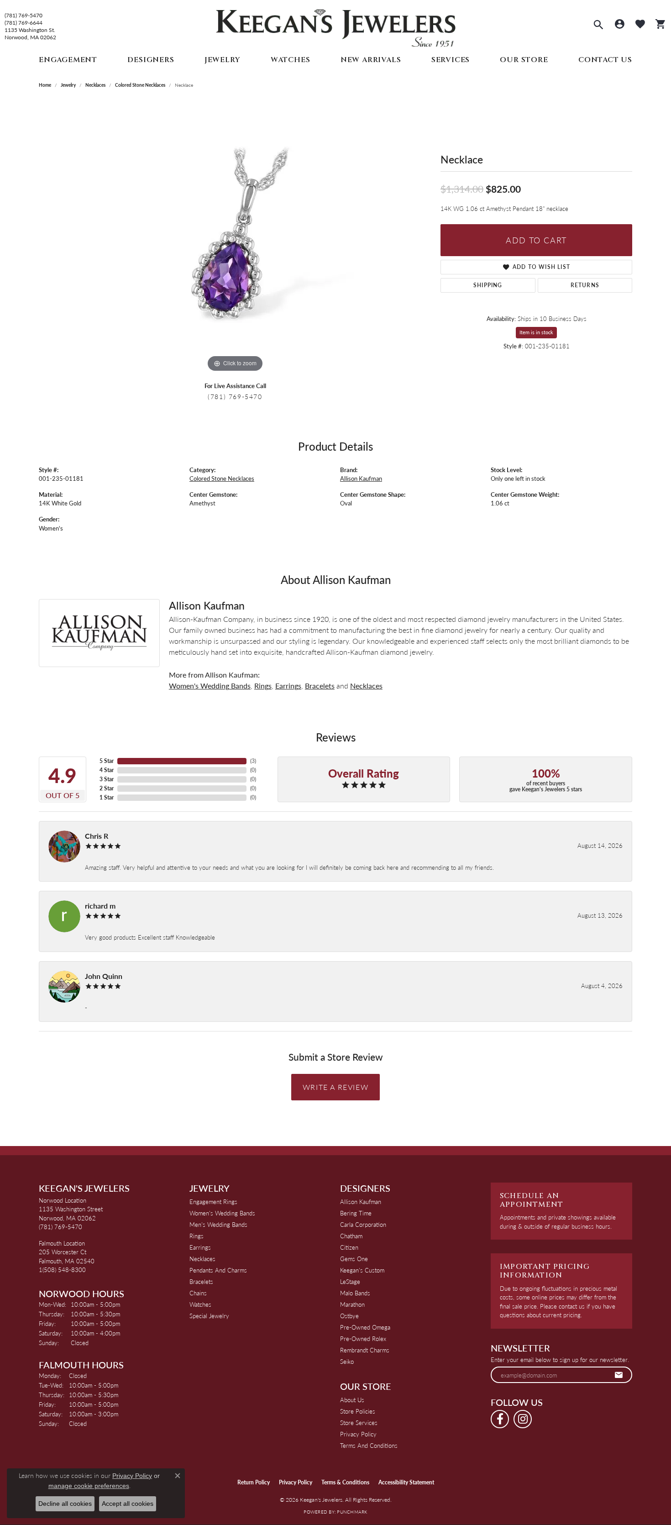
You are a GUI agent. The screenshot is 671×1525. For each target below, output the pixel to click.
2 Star (107, 788)
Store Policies (357, 1411)
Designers (150, 60)
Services (450, 60)
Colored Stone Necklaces (140, 85)
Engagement (68, 60)
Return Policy (253, 1482)
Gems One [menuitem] (354, 1258)
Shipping (488, 285)
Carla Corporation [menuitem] (363, 1224)
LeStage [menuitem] (350, 1281)
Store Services (358, 1422)
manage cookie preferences (88, 1485)
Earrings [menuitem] (200, 1247)
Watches (290, 60)
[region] (235, 237)
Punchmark (352, 1512)
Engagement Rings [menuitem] (213, 1201)
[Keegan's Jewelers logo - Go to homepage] (336, 26)
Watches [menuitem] (200, 1304)
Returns (585, 285)
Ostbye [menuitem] (349, 1315)
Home (45, 85)
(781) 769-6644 (23, 22)
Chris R (96, 836)
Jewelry (222, 60)
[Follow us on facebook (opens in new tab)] (500, 1419)
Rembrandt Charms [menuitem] (364, 1350)
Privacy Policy (358, 1434)
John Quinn (103, 976)
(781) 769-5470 (23, 15)
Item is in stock (536, 332)
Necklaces (95, 85)
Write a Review (335, 1087)
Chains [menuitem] (198, 1292)
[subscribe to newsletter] (619, 1374)
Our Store (524, 60)
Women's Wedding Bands (210, 685)
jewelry (68, 85)
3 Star (107, 779)
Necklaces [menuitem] (202, 1258)
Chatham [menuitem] (351, 1235)
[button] (598, 25)
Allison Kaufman (361, 478)
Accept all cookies (127, 1503)
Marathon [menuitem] (352, 1304)
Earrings (288, 685)
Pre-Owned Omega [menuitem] (365, 1327)
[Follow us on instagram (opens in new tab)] (523, 1419)
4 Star (107, 770)
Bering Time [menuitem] (356, 1213)
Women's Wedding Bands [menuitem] (222, 1213)
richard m (100, 905)
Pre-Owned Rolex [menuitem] (363, 1338)
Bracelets (320, 685)
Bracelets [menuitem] (201, 1281)
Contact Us (605, 60)
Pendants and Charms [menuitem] (218, 1270)
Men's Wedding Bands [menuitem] (218, 1224)
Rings (263, 685)
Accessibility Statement (406, 1482)
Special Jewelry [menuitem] (209, 1315)
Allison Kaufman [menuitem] (360, 1201)
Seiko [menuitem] (347, 1361)
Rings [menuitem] (196, 1235)
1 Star (107, 797)
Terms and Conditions (369, 1445)
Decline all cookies (65, 1503)
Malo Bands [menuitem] (355, 1292)
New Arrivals (371, 60)
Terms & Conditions (345, 1482)
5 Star (107, 761)
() (253, 761)
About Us (352, 1399)
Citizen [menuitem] (349, 1247)
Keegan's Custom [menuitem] (362, 1270)
